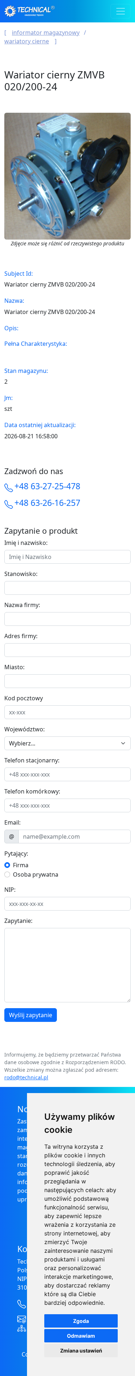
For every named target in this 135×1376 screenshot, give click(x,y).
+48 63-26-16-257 (47, 502)
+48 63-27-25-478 (47, 486)
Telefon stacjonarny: (31, 760)
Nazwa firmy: (22, 605)
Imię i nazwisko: (26, 543)
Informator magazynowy (46, 32)
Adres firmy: (20, 636)
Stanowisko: (20, 574)
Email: (12, 822)
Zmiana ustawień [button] (81, 1350)
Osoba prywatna (35, 874)
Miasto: (14, 667)
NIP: (9, 890)
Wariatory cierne (26, 41)
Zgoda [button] (81, 1321)
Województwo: (24, 729)
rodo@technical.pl (26, 1077)
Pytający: (16, 853)
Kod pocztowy (23, 698)
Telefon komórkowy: (32, 791)
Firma (20, 865)
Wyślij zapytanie (30, 1015)
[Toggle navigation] (121, 11)
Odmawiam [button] (81, 1336)
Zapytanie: (18, 921)
